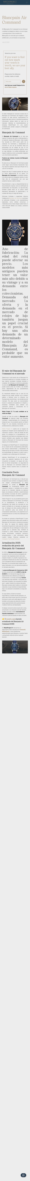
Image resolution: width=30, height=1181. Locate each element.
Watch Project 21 (7, 429)
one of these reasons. (11, 87)
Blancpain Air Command (15, 198)
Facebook (17, 539)
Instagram (5, 539)
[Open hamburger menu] (26, 2)
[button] (23, 81)
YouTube (10, 539)
